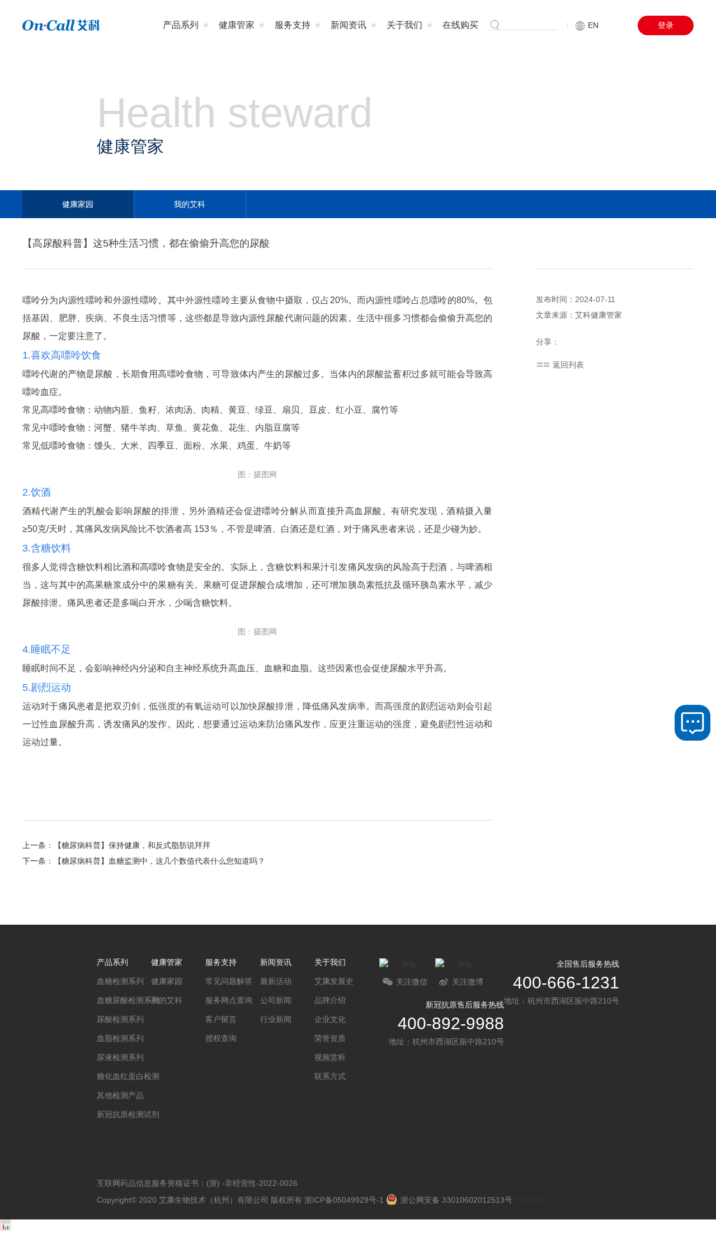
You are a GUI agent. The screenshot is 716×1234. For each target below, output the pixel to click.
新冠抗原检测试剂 (124, 1114)
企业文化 (330, 1019)
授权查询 (221, 1038)
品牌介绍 (330, 1000)
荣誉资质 (330, 1038)
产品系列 (181, 25)
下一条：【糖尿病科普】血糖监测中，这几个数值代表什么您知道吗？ (143, 860)
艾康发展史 (334, 981)
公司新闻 (275, 1000)
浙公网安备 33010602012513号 (456, 1199)
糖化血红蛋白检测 (124, 1076)
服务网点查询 (228, 1000)
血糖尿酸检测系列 (124, 1000)
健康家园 (77, 204)
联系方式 (330, 1076)
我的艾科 (189, 204)
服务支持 (292, 25)
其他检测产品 (120, 1095)
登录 (665, 25)
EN (593, 25)
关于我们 (404, 25)
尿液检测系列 (120, 1057)
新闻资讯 (348, 25)
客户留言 (221, 1019)
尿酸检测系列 (120, 1019)
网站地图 (530, 1199)
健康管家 (237, 25)
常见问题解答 (228, 981)
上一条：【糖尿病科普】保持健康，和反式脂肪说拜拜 (116, 845)
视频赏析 (330, 1057)
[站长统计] (5, 1227)
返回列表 (568, 365)
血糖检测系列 (120, 981)
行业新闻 (275, 1019)
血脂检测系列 (120, 1038)
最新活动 (275, 981)
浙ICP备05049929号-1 (344, 1199)
